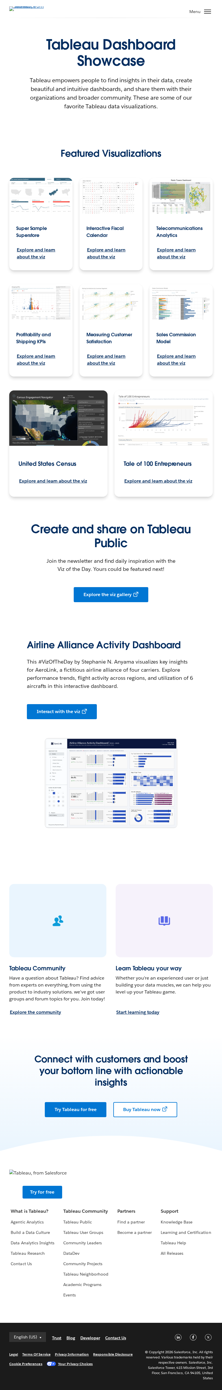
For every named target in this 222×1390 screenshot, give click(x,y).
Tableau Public (77, 1222)
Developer (90, 1337)
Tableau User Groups (83, 1232)
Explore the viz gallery (107, 594)
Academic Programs (82, 1284)
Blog (70, 1337)
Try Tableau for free (76, 1109)
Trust (56, 1337)
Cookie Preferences (25, 1363)
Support (169, 1211)
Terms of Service (36, 1354)
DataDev (71, 1253)
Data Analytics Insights (32, 1242)
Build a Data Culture (30, 1232)
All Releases (172, 1253)
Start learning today (137, 1012)
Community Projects (82, 1263)
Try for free (42, 1192)
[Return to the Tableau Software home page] (29, 8)
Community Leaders (82, 1242)
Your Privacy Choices (75, 1363)
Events (69, 1295)
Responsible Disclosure (113, 1354)
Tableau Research (28, 1253)
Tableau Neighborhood (85, 1274)
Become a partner (134, 1232)
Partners (126, 1211)
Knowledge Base (177, 1222)
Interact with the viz (58, 711)
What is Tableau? (29, 1211)
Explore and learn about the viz (36, 253)
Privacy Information (72, 1354)
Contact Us (21, 1263)
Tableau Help (173, 1242)
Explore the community (35, 1012)
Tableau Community (85, 1211)
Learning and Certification (186, 1232)
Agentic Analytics (27, 1222)
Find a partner (131, 1222)
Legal (13, 1354)
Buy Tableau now (141, 1109)
